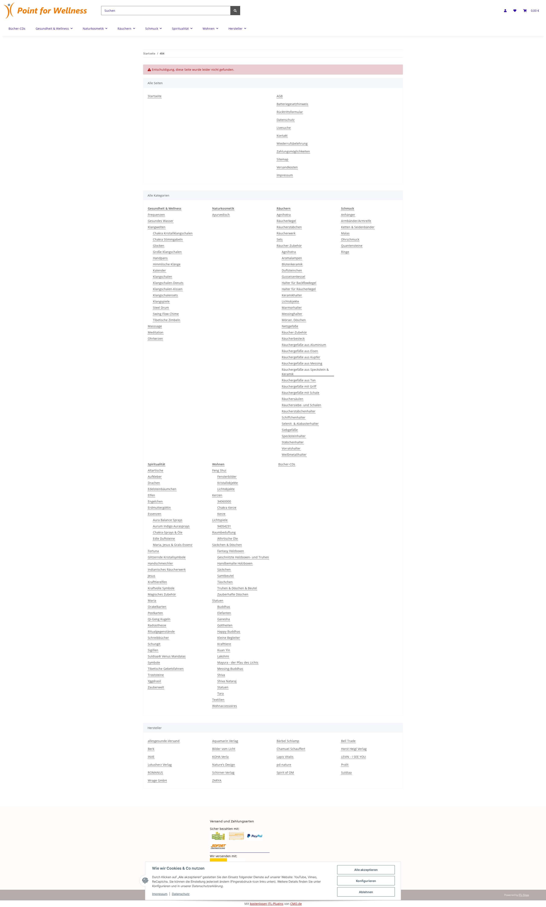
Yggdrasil (154, 681)
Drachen (154, 483)
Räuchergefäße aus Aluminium (304, 345)
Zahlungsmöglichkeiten (293, 151)
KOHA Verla (220, 757)
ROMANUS (155, 772)
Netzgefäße (290, 326)
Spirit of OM (285, 772)
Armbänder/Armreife (356, 221)
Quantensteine (351, 246)
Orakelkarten (157, 607)
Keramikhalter (292, 295)
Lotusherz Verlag (160, 765)
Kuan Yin (223, 650)
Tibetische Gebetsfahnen (166, 669)
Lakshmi (223, 656)
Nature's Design (223, 765)
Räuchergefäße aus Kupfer (301, 357)
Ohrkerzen (155, 339)
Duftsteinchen (292, 270)
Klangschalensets (165, 295)
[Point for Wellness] (45, 10)
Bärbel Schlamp (288, 741)
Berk (151, 749)
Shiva (221, 675)
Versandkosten (287, 167)
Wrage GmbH (157, 780)
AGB (280, 96)
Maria (152, 600)
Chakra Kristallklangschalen (173, 233)
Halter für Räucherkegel (299, 289)
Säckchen (224, 569)
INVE (151, 757)
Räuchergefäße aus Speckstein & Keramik (305, 372)
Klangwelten (157, 227)
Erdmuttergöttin (159, 508)
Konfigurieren (366, 881)
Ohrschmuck (350, 239)
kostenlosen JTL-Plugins (266, 904)
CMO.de (296, 904)
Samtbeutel (225, 576)
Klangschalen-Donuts (168, 283)
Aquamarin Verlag (225, 741)
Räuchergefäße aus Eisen (300, 351)
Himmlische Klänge (166, 264)
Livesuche (284, 128)
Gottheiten (224, 625)
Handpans (160, 258)
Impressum (285, 175)
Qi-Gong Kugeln (159, 619)
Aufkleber (155, 477)
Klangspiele (161, 301)
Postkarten (155, 613)
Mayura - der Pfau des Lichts (237, 662)
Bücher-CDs (286, 464)
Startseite (154, 96)
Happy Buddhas (228, 631)
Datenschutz (286, 120)
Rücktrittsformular (290, 112)
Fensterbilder (227, 477)
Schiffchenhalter (293, 417)
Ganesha (223, 619)
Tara (220, 693)
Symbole (154, 662)
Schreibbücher (158, 638)
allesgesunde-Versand (164, 741)
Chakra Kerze (226, 508)
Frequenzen (156, 215)
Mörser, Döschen (294, 320)
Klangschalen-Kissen (168, 289)
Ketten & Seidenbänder (358, 227)
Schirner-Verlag (223, 772)
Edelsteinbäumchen (162, 489)
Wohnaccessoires (224, 706)
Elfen (151, 495)
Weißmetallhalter (294, 455)
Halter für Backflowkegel (299, 283)
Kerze (221, 514)
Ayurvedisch (221, 215)
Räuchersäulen (292, 399)
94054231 (224, 526)
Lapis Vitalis (285, 757)
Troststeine (156, 675)
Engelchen (155, 501)
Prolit (345, 765)
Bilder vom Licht (223, 749)
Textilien (218, 700)
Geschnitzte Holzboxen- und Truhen (243, 557)
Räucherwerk (286, 233)
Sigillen (153, 650)
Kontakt (282, 136)
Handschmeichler (160, 563)
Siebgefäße (290, 430)
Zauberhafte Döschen (232, 594)
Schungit (154, 644)
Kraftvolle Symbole (161, 588)
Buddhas (223, 607)
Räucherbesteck (293, 339)
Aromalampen (292, 258)
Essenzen (154, 514)
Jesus (151, 576)
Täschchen (225, 582)
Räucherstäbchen (289, 227)
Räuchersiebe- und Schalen (301, 405)
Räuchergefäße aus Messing (302, 363)
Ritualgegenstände (161, 631)
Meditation (155, 332)
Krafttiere (224, 644)
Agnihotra (284, 215)
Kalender (159, 270)
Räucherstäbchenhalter (298, 411)
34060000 (224, 501)
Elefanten (224, 613)
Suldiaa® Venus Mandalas (167, 656)
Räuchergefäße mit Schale (300, 393)
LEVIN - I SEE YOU (353, 757)
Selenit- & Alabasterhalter (300, 424)
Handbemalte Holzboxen (235, 563)
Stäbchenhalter (293, 442)
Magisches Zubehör (162, 594)
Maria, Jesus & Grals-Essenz (172, 545)
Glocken (158, 246)
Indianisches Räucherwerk (167, 569)
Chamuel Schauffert (291, 749)
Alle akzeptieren (366, 870)
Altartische (155, 470)
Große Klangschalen (167, 252)
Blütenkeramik (292, 264)
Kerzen (217, 495)
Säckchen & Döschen (227, 545)
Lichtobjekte (290, 301)
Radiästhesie (157, 625)
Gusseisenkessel (293, 277)
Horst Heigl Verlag (354, 749)
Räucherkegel (286, 221)
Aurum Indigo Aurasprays (171, 526)
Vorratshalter (291, 448)
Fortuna (153, 551)
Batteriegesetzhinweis (292, 104)
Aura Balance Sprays (167, 520)
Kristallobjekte (227, 483)
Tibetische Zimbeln (166, 320)
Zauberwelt (156, 687)
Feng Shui (219, 470)
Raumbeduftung (224, 532)
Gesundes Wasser (160, 221)
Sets (280, 239)
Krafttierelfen (157, 582)
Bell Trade (348, 741)
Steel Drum (161, 308)
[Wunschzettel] (515, 10)
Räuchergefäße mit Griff (299, 386)
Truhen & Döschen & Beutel (237, 588)
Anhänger (348, 215)
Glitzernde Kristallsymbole (167, 557)
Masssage (155, 326)
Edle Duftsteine (164, 539)
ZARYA (216, 780)
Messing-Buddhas (230, 669)
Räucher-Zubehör (289, 246)
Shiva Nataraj (227, 681)
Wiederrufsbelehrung (292, 143)
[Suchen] (235, 10)
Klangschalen (162, 277)
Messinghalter (292, 314)
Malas (345, 233)
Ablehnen (366, 892)
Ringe (345, 252)
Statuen (217, 600)
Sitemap (282, 159)
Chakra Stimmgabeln (168, 239)
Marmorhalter (292, 308)
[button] (505, 10)
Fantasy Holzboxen (230, 551)
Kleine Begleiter (228, 638)
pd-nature (284, 765)
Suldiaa (346, 772)
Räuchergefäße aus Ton (299, 380)
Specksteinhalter (294, 436)
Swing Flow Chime (166, 314)
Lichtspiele (220, 520)
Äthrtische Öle (227, 539)
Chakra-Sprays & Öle (167, 532)
